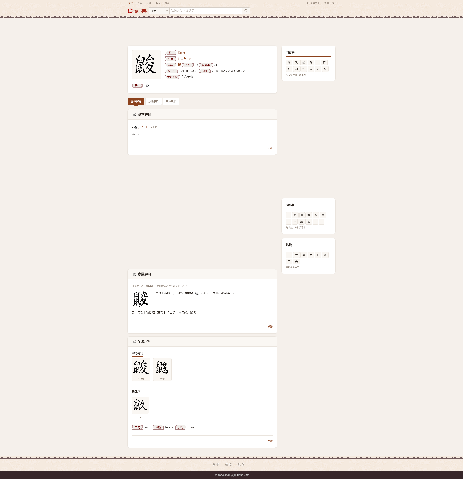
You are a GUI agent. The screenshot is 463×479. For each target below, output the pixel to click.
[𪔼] (148, 85)
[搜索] (246, 11)
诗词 (148, 3)
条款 (228, 464)
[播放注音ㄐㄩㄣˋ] (189, 58)
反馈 (270, 148)
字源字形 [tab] (171, 101)
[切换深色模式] (333, 3)
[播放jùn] (184, 52)
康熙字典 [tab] (153, 101)
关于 (216, 464)
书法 (158, 3)
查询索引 (314, 3)
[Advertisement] (231, 29)
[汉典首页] (137, 11)
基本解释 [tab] (136, 101)
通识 (167, 3)
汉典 (130, 3)
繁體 (326, 3)
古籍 (139, 3)
